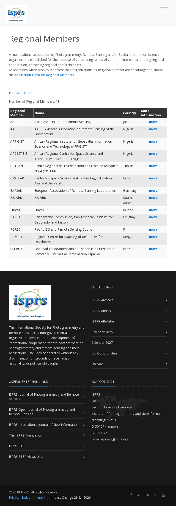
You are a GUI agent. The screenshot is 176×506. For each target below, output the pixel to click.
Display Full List (20, 93)
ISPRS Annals (101, 311)
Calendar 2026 (102, 332)
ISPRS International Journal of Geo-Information (44, 424)
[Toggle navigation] (163, 10)
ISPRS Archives (102, 300)
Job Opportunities (104, 353)
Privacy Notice (19, 497)
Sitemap (97, 364)
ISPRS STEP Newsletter (26, 456)
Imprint (42, 497)
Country (129, 113)
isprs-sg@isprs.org (114, 439)
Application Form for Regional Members (44, 75)
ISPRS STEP (17, 446)
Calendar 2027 (102, 342)
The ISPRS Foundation (25, 435)
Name (39, 113)
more (153, 122)
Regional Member (17, 113)
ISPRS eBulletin (102, 321)
